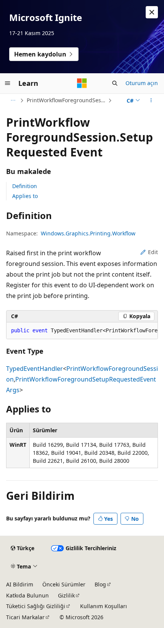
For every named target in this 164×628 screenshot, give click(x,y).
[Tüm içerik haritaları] (12, 100)
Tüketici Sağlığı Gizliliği (35, 606)
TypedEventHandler (34, 368)
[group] (82, 330)
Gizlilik (66, 595)
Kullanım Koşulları (103, 606)
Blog (100, 584)
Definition (24, 186)
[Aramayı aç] (114, 83)
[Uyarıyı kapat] (152, 12)
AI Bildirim (19, 584)
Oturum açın (141, 83)
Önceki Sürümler (63, 584)
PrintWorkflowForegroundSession (66, 100)
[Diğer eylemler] (151, 100)
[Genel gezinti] (7, 83)
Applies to (25, 196)
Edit (153, 252)
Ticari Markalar (25, 617)
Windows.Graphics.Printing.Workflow (88, 233)
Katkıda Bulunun (27, 595)
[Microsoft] (82, 83)
